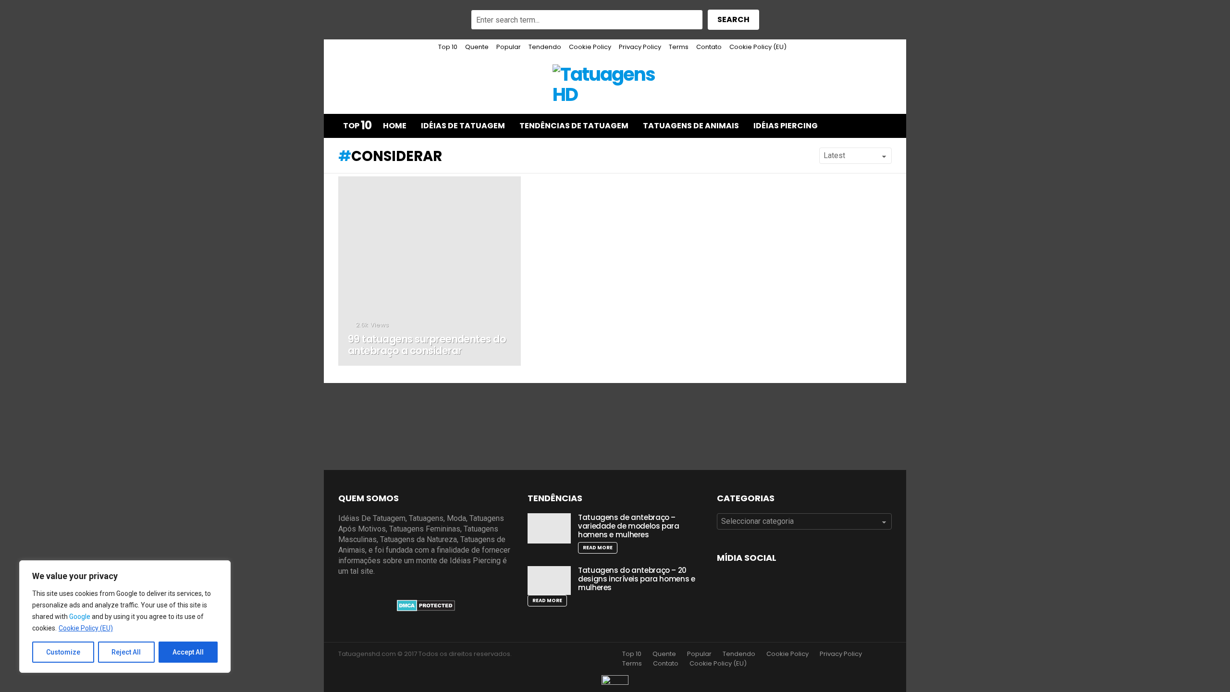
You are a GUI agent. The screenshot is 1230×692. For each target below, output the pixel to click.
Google (79, 616)
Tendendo (545, 46)
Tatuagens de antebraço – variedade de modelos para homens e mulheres (628, 526)
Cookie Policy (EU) (86, 628)
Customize (63, 652)
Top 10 (447, 46)
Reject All (126, 652)
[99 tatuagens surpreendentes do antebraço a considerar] (429, 271)
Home (394, 125)
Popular (508, 46)
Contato (709, 46)
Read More (598, 547)
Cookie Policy (590, 46)
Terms (679, 46)
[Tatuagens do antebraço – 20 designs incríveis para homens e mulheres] (549, 580)
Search (733, 19)
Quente (477, 46)
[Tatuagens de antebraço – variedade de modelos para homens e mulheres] (549, 528)
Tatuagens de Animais (691, 125)
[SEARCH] (884, 126)
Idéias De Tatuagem (463, 125)
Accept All (188, 652)
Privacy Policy (640, 46)
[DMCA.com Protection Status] (426, 608)
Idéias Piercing (785, 125)
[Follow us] (864, 126)
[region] (125, 616)
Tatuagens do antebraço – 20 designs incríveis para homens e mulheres (636, 579)
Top (357, 126)
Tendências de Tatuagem (573, 125)
